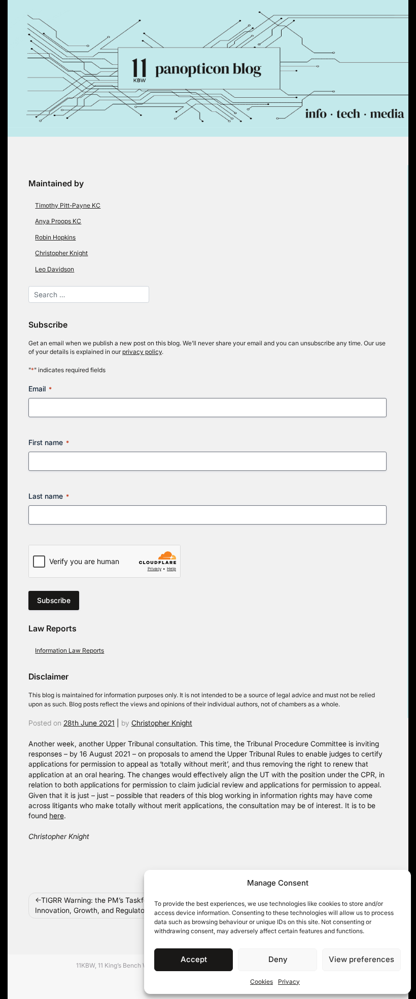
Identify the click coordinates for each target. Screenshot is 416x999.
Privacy (289, 981)
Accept (194, 959)
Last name (48, 496)
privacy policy (142, 351)
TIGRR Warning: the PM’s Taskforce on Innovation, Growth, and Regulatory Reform (106, 905)
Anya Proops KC (58, 221)
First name (48, 442)
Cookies (261, 981)
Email (40, 388)
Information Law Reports (69, 650)
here (56, 816)
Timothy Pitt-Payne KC (67, 205)
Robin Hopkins (55, 237)
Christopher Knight (61, 253)
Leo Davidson (54, 269)
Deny (277, 959)
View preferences (361, 959)
